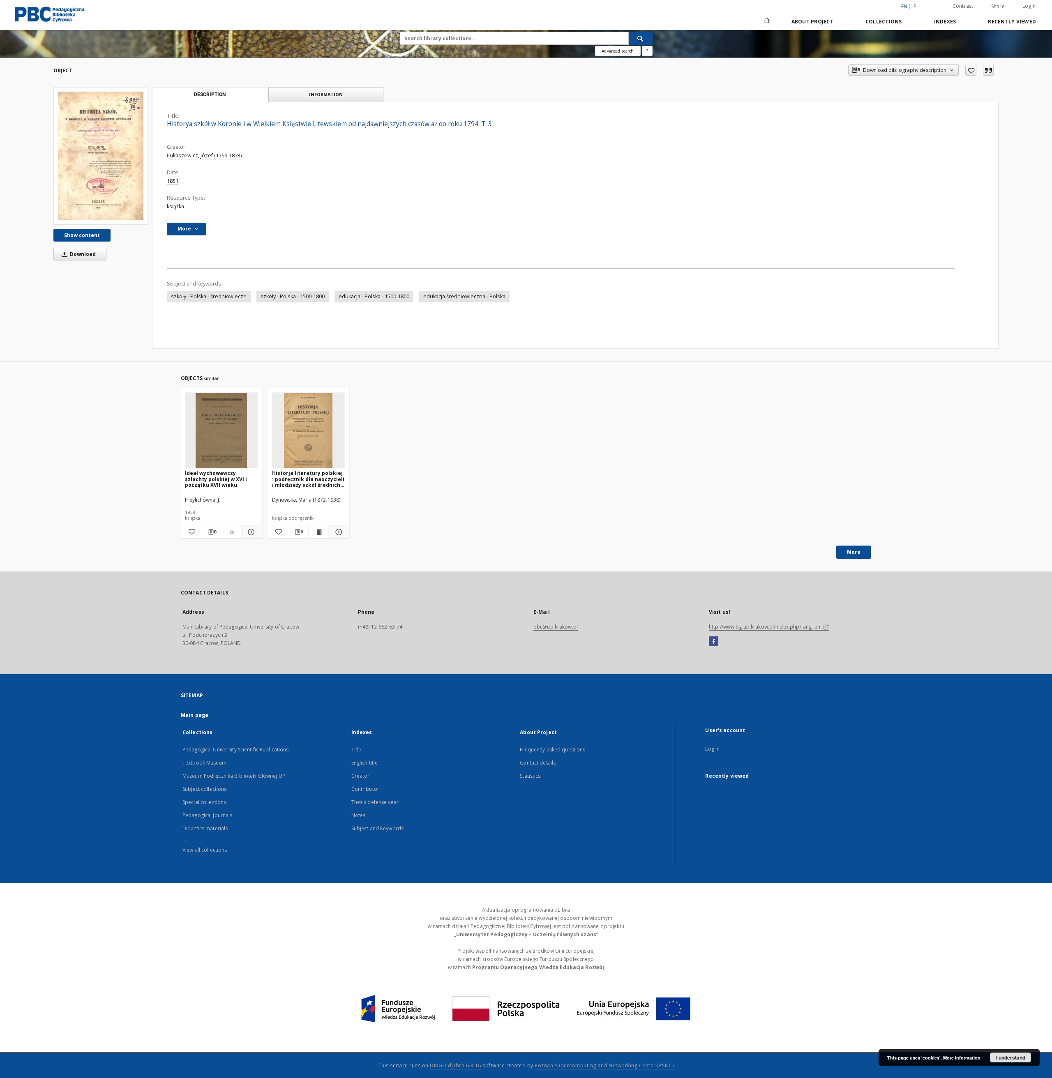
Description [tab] (210, 94)
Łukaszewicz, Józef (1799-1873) (204, 155)
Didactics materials (205, 828)
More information (961, 1058)
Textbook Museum (204, 762)
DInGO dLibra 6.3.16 (455, 1065)
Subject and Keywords (377, 828)
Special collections (204, 802)
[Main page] (766, 21)
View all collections (204, 849)
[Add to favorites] (970, 70)
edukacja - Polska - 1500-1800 (374, 296)
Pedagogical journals (207, 815)
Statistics (530, 775)
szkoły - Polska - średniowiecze (209, 296)
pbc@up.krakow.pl (555, 626)
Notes (358, 815)
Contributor (365, 788)
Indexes (945, 21)
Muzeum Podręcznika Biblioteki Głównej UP (233, 775)
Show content (82, 235)
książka (175, 206)
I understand (1010, 1057)
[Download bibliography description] (211, 532)
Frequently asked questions (552, 749)
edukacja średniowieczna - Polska (464, 296)
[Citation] (988, 70)
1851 (172, 180)
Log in (712, 748)
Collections (883, 21)
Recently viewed (1012, 21)
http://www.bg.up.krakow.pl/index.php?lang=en (765, 626)
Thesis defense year (375, 802)
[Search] (641, 38)
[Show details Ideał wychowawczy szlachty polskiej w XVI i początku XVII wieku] (250, 532)
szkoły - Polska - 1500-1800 (293, 296)
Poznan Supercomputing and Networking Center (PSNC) (604, 1065)
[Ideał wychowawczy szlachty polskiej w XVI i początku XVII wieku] (221, 431)
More (854, 551)
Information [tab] (326, 94)
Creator (360, 775)
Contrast (963, 5)
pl (916, 6)
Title (356, 749)
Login (1029, 5)
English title (364, 762)
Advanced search (618, 51)
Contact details (538, 762)
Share (998, 6)
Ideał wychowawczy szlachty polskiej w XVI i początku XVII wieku (216, 479)
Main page (194, 715)
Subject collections (204, 788)
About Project (812, 21)
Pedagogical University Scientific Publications (235, 749)
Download (82, 254)
